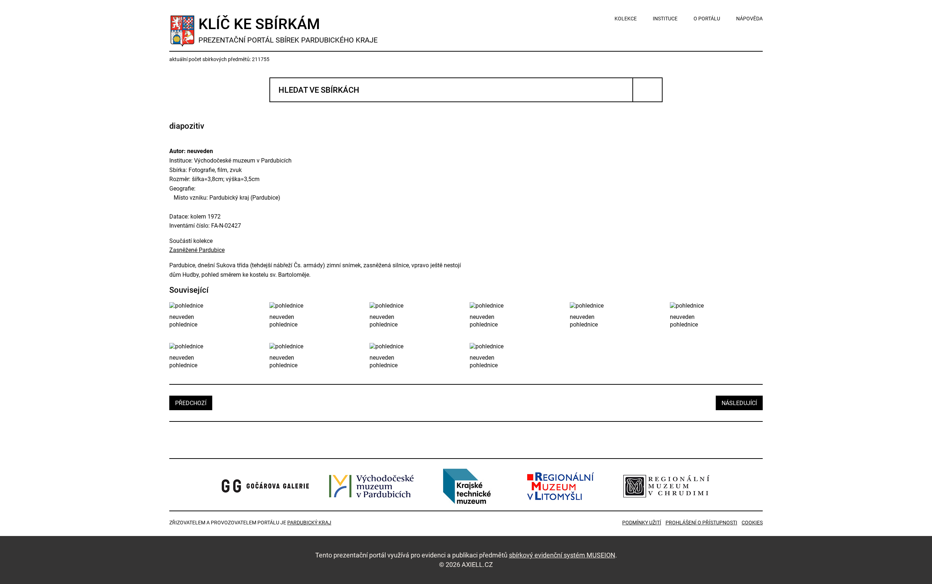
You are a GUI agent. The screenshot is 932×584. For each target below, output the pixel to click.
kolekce (626, 18)
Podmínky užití (641, 522)
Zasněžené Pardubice (197, 250)
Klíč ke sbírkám (288, 29)
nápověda (749, 18)
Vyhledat (647, 89)
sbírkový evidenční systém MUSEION (562, 555)
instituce (665, 18)
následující (739, 403)
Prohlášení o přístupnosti (701, 522)
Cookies (752, 522)
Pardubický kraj (309, 522)
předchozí (190, 403)
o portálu (707, 18)
